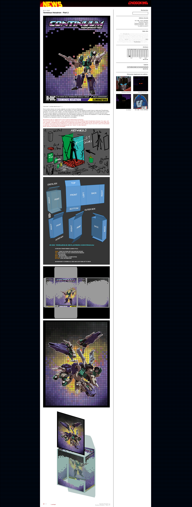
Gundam (146, 36)
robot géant (122, 40)
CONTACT (143, 5)
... (147, 41)
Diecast (144, 35)
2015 (145, 69)
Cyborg (130, 35)
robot (146, 39)
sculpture (141, 40)
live (141, 37)
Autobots (136, 33)
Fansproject (122, 36)
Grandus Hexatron (143, 22)
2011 (121, 33)
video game (144, 41)
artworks (132, 33)
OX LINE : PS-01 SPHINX (141, 20)
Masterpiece (145, 37)
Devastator (139, 35)
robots (133, 40)
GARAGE (130, 5)
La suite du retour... (143, 92)
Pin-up (143, 39)
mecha (126, 39)
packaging (138, 39)
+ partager (53, 504)
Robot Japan (128, 40)
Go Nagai (132, 36)
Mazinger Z (121, 39)
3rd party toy (126, 33)
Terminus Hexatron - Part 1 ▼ (102, 505)
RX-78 (137, 40)
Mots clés (145, 31)
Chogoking (121, 35)
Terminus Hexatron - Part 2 (141, 23)
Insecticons (137, 37)
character (145, 33)
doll (147, 35)
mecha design (132, 39)
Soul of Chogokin (121, 41)
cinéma (126, 35)
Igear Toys (130, 37)
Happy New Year (123, 37)
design (134, 35)
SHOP (139, 5)
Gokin (136, 36)
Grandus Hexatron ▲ (104, 503)
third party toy (129, 41)
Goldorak (141, 36)
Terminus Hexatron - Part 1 (141, 24)
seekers (146, 40)
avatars (141, 33)
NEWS (135, 5)
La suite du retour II (143, 26)
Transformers (137, 41)
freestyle (127, 36)
